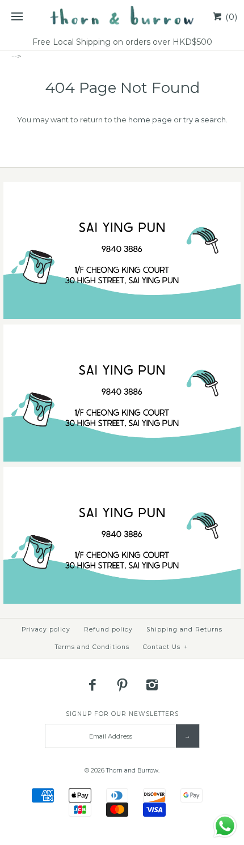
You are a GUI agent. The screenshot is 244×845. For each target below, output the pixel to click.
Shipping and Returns (184, 629)
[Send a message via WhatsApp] (225, 826)
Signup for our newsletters (122, 714)
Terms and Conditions (92, 647)
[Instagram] (152, 684)
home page (150, 119)
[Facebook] (92, 684)
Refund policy (108, 629)
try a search (204, 119)
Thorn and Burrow (132, 770)
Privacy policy (46, 629)
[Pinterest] (122, 684)
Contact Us (165, 647)
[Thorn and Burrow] (122, 17)
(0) (230, 16)
